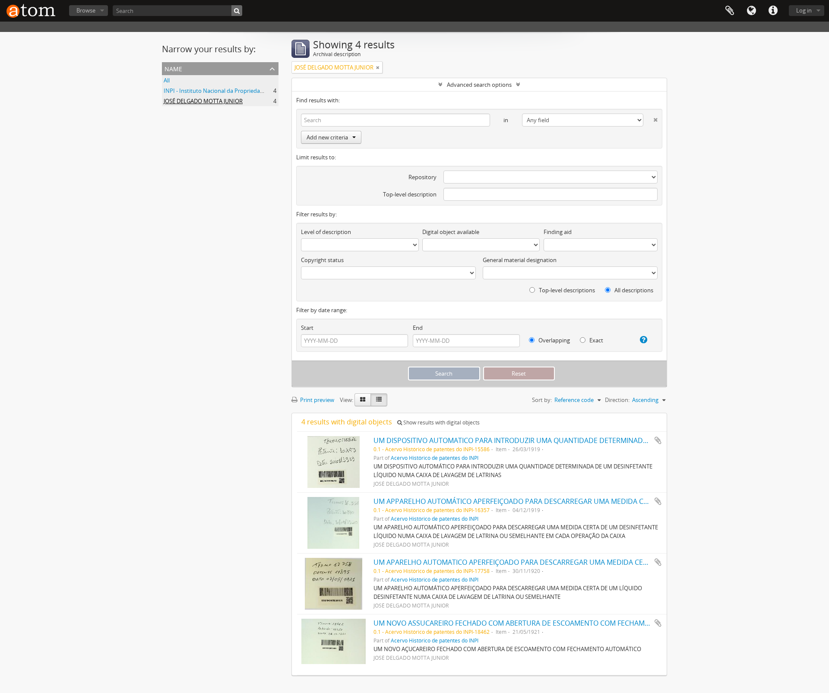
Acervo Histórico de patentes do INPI (434, 457)
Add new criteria (327, 137)
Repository (422, 177)
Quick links (773, 11)
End (418, 328)
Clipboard (729, 11)
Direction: (617, 400)
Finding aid (558, 232)
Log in (804, 10)
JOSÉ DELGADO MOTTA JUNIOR (203, 101)
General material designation (520, 260)
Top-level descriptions (566, 290)
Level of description (326, 232)
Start (307, 328)
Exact (595, 340)
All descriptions (633, 290)
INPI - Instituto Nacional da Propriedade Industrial (228, 91)
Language (751, 11)
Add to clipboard (658, 440)
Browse (85, 10)
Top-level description (410, 194)
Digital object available (450, 232)
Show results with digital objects (441, 422)
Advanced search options (479, 85)
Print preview (316, 400)
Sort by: (542, 400)
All (167, 80)
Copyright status (322, 260)
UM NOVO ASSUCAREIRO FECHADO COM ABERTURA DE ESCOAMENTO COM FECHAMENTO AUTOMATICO (541, 623)
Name (173, 68)
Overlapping (553, 340)
